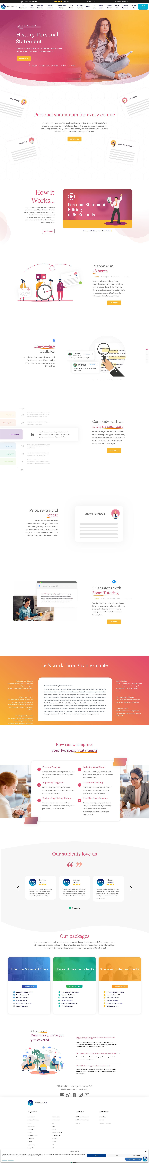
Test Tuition (32, 7)
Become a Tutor (143, 7)
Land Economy (55, 1120)
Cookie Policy (4, 1160)
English (30, 1141)
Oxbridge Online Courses (61, 7)
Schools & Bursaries (125, 7)
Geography (31, 1148)
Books (88, 7)
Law (53, 1123)
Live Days (94, 7)
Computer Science (32, 1135)
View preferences (137, 1155)
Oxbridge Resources (80, 7)
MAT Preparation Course (82, 1120)
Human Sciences (56, 1117)
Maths (53, 1126)
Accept (96, 1155)
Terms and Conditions (105, 1123)
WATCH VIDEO (48, 231)
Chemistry (30, 1129)
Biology (30, 1123)
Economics (31, 1138)
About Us (117, 7)
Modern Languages (57, 1132)
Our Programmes (23, 7)
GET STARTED (23, 59)
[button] (146, 1151)
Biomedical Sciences (33, 1120)
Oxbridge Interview (40, 7)
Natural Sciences (56, 1135)
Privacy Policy (11, 1160)
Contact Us (133, 7)
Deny (117, 1155)
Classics (30, 1132)
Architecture (31, 1117)
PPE (53, 1145)
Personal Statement (50, 7)
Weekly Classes (101, 7)
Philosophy (55, 1138)
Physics (54, 1141)
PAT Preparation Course (82, 1117)
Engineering (31, 1145)
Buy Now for (29, 986)
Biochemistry (31, 1126)
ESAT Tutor (79, 1123)
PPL (53, 1148)
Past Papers (71, 7)
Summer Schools (109, 7)
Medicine (54, 1129)
